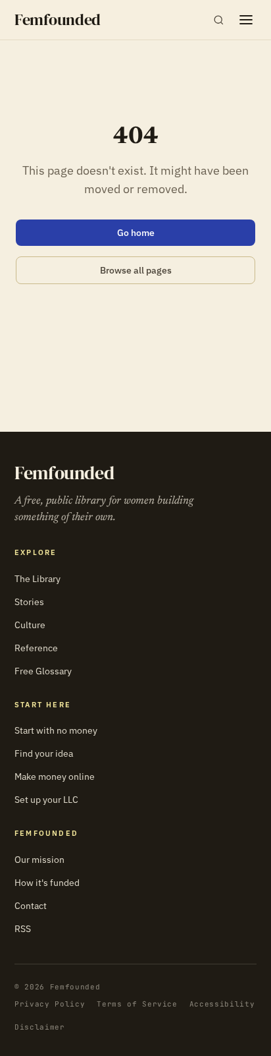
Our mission (39, 859)
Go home (136, 233)
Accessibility (222, 1004)
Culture (29, 625)
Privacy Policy (49, 1004)
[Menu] (246, 19)
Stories (29, 602)
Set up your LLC (46, 800)
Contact (30, 906)
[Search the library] (218, 20)
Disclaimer (39, 1027)
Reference (36, 648)
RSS (22, 929)
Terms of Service (137, 1004)
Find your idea (43, 753)
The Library (37, 579)
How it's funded (47, 883)
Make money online (54, 776)
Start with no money (55, 730)
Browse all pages (136, 270)
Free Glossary (43, 671)
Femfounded (57, 20)
